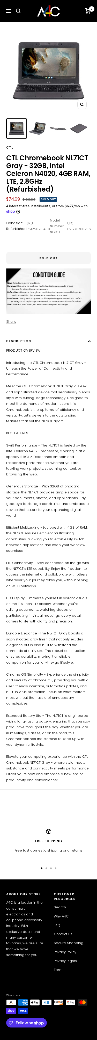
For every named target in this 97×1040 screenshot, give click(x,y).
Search (60, 907)
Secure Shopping (68, 942)
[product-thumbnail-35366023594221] (78, 128)
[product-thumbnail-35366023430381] (16, 128)
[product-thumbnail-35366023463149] (58, 128)
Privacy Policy (65, 952)
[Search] (18, 11)
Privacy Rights (65, 960)
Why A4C (61, 916)
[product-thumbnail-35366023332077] (37, 128)
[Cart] (88, 11)
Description (18, 341)
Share (11, 321)
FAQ (57, 925)
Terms (59, 969)
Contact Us (63, 934)
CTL (9, 147)
